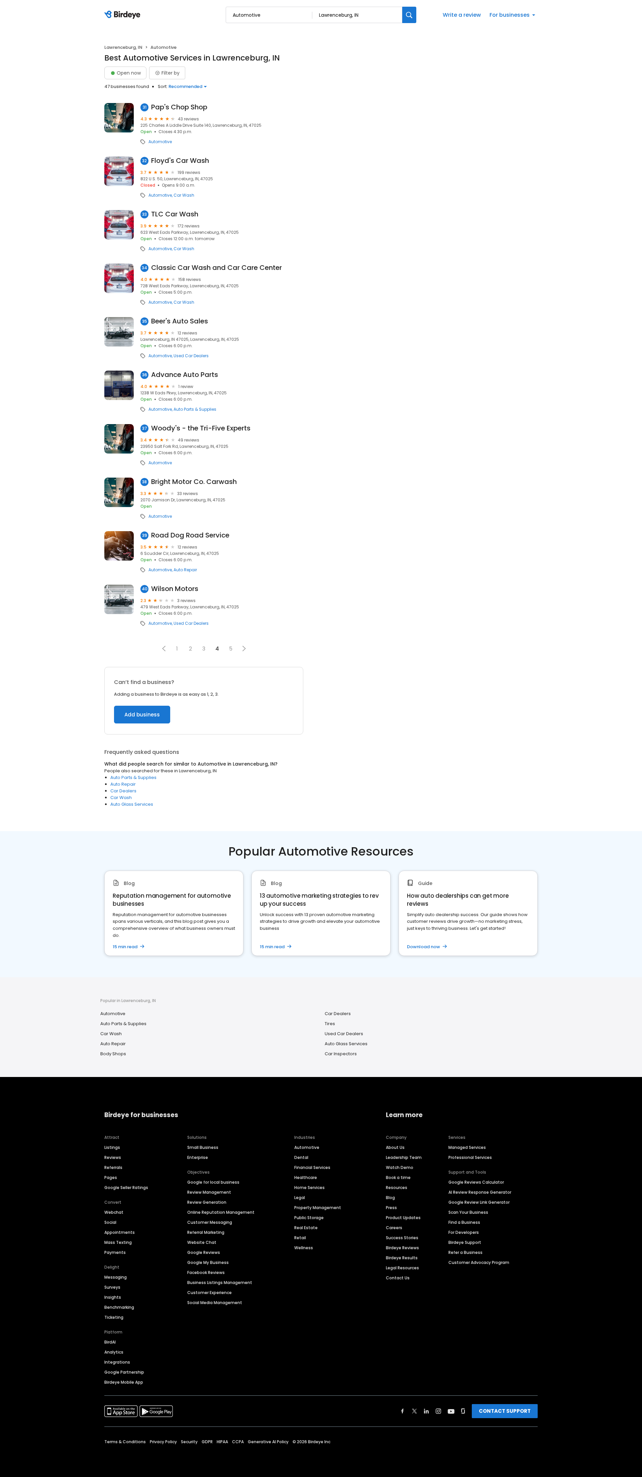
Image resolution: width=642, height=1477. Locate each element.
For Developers (463, 1232)
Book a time (398, 1177)
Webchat (113, 1212)
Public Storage (309, 1217)
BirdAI (110, 1342)
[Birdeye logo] (123, 15)
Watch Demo (399, 1167)
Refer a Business (465, 1252)
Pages (110, 1177)
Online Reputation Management (220, 1212)
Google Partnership (124, 1372)
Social (110, 1222)
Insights (112, 1297)
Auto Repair (185, 570)
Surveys (112, 1287)
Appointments (119, 1232)
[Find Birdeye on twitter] (414, 1411)
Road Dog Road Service (190, 535)
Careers (394, 1227)
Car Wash (184, 195)
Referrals (113, 1167)
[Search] (409, 15)
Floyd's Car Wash (180, 161)
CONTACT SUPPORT (505, 1410)
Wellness (303, 1248)
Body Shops (113, 1054)
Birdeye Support (464, 1242)
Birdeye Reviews (402, 1248)
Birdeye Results (402, 1258)
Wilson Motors (174, 589)
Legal (299, 1197)
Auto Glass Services (131, 804)
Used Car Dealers (191, 356)
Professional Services (470, 1157)
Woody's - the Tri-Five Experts (200, 428)
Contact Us (398, 1278)
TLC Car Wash (174, 214)
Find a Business (464, 1222)
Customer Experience (209, 1292)
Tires (330, 1023)
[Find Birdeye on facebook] (402, 1411)
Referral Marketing (205, 1232)
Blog (390, 1197)
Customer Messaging (209, 1222)
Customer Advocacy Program (478, 1262)
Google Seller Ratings (126, 1187)
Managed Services (467, 1147)
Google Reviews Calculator (476, 1182)
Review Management (209, 1192)
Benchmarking (119, 1307)
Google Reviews (203, 1252)
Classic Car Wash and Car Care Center (216, 268)
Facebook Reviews (206, 1272)
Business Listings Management (219, 1282)
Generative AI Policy (268, 1442)
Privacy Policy (163, 1442)
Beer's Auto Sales (179, 321)
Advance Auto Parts (184, 375)
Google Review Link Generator (479, 1202)
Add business (142, 714)
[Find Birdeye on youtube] (451, 1411)
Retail (300, 1238)
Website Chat (201, 1242)
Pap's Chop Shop (179, 107)
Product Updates (403, 1217)
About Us (395, 1147)
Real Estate (306, 1227)
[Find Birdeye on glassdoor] (463, 1411)
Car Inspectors (341, 1054)
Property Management (317, 1207)
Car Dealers (123, 791)
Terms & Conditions (125, 1442)
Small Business (202, 1147)
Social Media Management (214, 1302)
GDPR (207, 1442)
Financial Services (312, 1167)
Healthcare (305, 1177)
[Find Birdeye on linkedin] (426, 1411)
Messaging (115, 1277)
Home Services (309, 1187)
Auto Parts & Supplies (195, 409)
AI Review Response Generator (479, 1192)
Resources (396, 1187)
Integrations (117, 1362)
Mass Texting (118, 1242)
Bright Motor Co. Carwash (194, 482)
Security (189, 1442)
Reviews (112, 1157)
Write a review (462, 15)
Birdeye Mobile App (123, 1382)
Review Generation (206, 1202)
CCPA (238, 1442)
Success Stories (402, 1238)
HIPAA (222, 1442)
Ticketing (113, 1317)
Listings (112, 1147)
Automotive (160, 141)
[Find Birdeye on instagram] (438, 1411)
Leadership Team (404, 1157)
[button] (163, 648)
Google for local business (213, 1182)
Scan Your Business (468, 1212)
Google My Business (208, 1262)
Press (391, 1207)
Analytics (113, 1352)
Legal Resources (402, 1268)
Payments (115, 1252)
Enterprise (197, 1157)
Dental (301, 1157)
